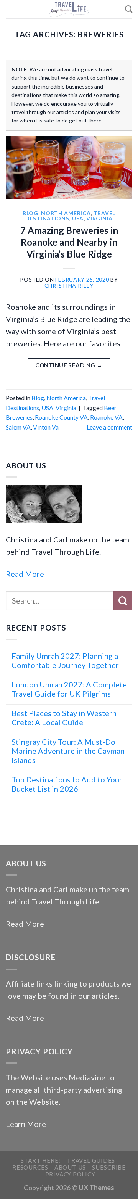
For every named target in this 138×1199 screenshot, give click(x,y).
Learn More (26, 1123)
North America (65, 213)
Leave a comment (109, 427)
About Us (70, 1167)
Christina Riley (69, 285)
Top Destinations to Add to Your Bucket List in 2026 (67, 784)
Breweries (19, 417)
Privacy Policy (70, 1174)
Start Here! (41, 1160)
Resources (30, 1167)
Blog (30, 213)
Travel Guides (91, 1160)
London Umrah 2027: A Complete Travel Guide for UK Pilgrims (69, 689)
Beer (110, 407)
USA (78, 218)
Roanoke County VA (61, 417)
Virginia (99, 218)
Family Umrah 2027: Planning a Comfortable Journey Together (65, 660)
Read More (25, 573)
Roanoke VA (106, 417)
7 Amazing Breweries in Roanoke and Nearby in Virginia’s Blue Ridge (69, 242)
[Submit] (122, 600)
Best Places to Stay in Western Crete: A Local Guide (64, 717)
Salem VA (18, 427)
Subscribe (109, 1167)
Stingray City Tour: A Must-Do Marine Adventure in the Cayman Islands (68, 750)
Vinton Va (46, 427)
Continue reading (68, 365)
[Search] (128, 9)
